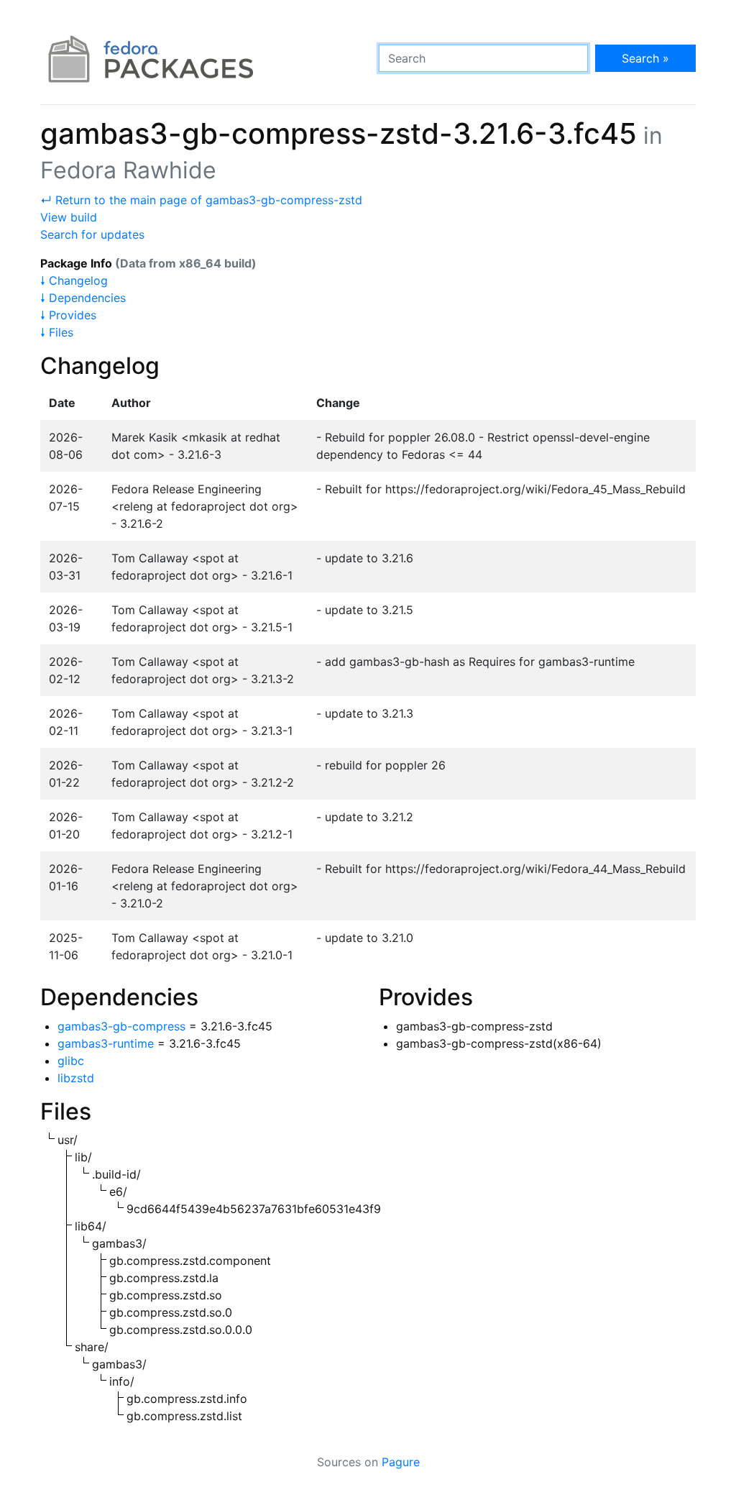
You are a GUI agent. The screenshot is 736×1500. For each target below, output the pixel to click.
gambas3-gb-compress (121, 1026)
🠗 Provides (68, 315)
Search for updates (92, 234)
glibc (71, 1060)
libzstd (76, 1078)
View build (68, 217)
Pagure (401, 1462)
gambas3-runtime (106, 1043)
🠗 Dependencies (83, 298)
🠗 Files (56, 332)
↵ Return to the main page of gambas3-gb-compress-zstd (201, 200)
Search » (645, 58)
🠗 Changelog (74, 280)
